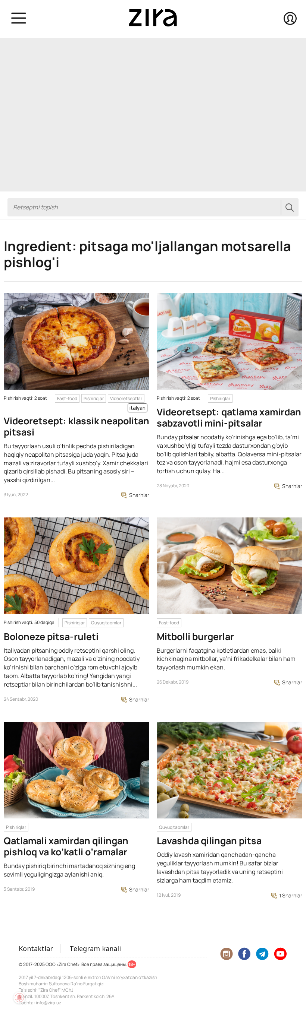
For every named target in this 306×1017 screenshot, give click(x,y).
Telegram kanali (95, 948)
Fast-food (67, 398)
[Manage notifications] (19, 998)
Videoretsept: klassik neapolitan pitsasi (76, 426)
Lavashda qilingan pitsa (209, 840)
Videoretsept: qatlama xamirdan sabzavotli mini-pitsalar (229, 417)
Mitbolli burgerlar (195, 636)
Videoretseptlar (126, 398)
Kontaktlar (36, 948)
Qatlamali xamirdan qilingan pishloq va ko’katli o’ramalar (66, 846)
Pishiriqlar (94, 398)
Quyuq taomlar (106, 623)
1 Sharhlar (290, 895)
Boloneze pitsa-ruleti (51, 636)
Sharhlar (138, 494)
